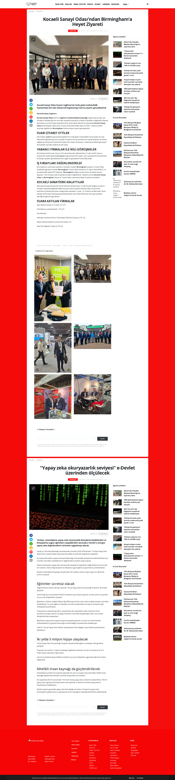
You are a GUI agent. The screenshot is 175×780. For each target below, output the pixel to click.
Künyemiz (74, 756)
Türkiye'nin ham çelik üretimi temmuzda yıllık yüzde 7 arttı (133, 72)
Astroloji (133, 755)
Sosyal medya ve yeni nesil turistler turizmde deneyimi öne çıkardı (133, 82)
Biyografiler (134, 750)
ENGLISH (68, 4)
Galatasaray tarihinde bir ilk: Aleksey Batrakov (133, 182)
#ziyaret (65, 245)
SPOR (91, 763)
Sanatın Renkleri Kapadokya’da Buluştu (132, 144)
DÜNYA (90, 4)
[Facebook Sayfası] (29, 749)
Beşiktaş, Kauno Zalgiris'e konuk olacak (133, 194)
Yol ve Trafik (114, 748)
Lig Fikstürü (113, 755)
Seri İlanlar (113, 763)
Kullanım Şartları (50, 756)
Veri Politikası (32, 761)
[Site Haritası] (50, 749)
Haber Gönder (49, 761)
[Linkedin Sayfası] (43, 749)
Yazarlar (74, 748)
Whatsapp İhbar (50, 759)
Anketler (133, 748)
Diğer (125, 4)
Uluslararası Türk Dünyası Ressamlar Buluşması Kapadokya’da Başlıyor (133, 154)
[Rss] (46, 749)
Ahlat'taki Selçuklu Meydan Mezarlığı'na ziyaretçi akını (132, 44)
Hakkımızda (31, 756)
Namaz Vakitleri (115, 750)
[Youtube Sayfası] (39, 749)
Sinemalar (113, 760)
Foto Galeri (75, 741)
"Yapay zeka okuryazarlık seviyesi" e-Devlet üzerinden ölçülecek (133, 54)
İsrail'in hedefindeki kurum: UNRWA (132, 172)
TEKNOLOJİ (39, 460)
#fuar (71, 245)
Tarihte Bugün (114, 758)
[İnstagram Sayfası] (35, 749)
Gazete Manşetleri (116, 768)
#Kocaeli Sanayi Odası (44, 245)
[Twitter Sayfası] (32, 749)
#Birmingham (57, 245)
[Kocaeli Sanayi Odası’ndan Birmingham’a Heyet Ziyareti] (69, 65)
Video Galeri (75, 745)
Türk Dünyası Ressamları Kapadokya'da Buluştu (133, 136)
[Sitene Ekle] (53, 749)
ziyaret (49, 137)
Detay (132, 778)
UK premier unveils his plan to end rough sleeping (132, 164)
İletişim (73, 760)
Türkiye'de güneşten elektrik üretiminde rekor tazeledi (132, 109)
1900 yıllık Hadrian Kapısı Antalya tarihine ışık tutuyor (133, 91)
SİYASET (97, 4)
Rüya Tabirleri (135, 753)
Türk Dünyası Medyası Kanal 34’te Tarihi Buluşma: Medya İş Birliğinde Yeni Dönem (132, 126)
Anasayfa (31, 11)
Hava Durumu (114, 745)
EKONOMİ (115, 4)
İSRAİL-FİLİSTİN (80, 4)
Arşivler (74, 752)
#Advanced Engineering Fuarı (83, 245)
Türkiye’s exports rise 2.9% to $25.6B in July (132, 64)
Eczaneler (113, 753)
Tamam (140, 778)
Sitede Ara (134, 745)
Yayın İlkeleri (32, 759)
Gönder (102, 439)
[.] (53, 288)
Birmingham (58, 128)
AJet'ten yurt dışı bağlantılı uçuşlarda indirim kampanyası (132, 100)
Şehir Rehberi (114, 765)
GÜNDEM (106, 4)
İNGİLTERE (59, 4)
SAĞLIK (91, 765)
